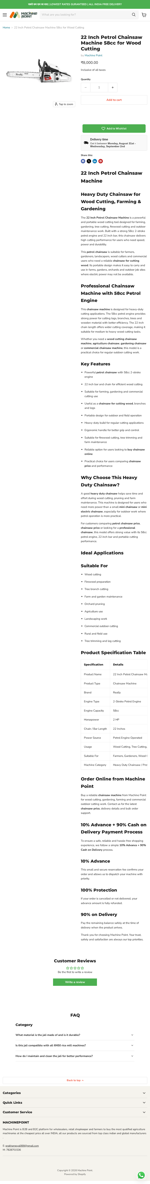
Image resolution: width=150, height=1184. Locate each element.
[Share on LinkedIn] (95, 161)
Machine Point (93, 55)
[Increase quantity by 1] (112, 87)
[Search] (134, 14)
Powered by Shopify (75, 1174)
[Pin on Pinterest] (100, 161)
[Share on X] (89, 161)
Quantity (86, 79)
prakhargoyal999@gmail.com (22, 1146)
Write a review (75, 982)
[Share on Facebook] (83, 161)
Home (6, 27)
